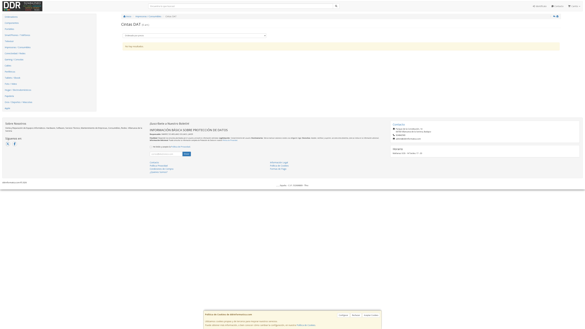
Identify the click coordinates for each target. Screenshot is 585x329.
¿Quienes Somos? (158, 172)
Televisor (9, 41)
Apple (7, 108)
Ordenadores (11, 16)
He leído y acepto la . (172, 146)
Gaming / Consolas (14, 59)
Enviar (186, 154)
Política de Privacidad (230, 140)
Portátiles (9, 29)
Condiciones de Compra (161, 168)
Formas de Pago (278, 168)
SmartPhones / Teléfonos (17, 35)
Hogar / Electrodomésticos (18, 89)
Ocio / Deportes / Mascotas (18, 102)
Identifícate (541, 6)
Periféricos (10, 71)
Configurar (343, 315)
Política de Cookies (306, 325)
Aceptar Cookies (371, 315)
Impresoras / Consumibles (18, 47)
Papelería (9, 96)
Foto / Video (11, 83)
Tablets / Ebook (12, 77)
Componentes (12, 22)
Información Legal (279, 162)
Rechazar (356, 315)
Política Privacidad (159, 165)
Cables (8, 65)
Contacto (559, 6)
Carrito (575, 6)
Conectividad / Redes (15, 53)
